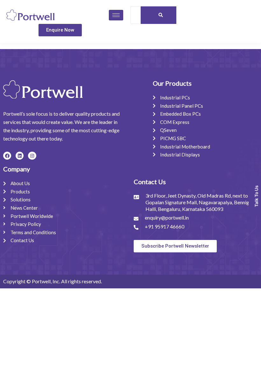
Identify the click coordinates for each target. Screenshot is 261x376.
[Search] (160, 15)
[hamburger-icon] (116, 15)
